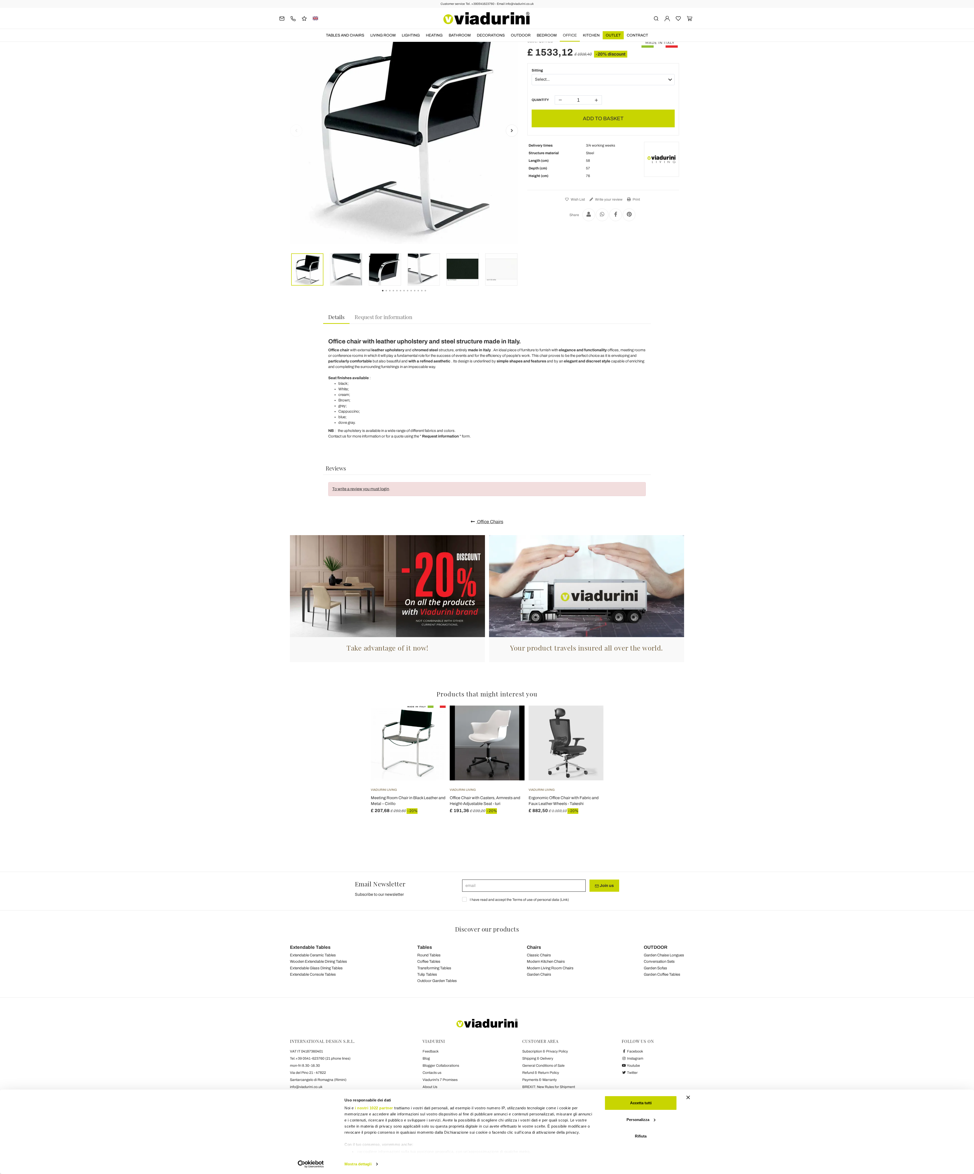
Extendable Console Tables (313, 974)
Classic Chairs (539, 955)
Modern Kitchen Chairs (546, 961)
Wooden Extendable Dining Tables (318, 961)
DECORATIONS (491, 35)
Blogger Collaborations (441, 1065)
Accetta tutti (641, 1103)
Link (564, 900)
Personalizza (638, 1119)
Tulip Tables (427, 974)
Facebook (634, 1051)
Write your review (608, 199)
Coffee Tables (428, 961)
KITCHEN (591, 35)
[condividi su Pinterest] (629, 214)
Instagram (634, 1058)
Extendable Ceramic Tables (313, 955)
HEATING (434, 35)
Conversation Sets (659, 961)
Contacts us (432, 1073)
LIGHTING (411, 35)
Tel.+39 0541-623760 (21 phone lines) (320, 1058)
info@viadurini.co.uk (306, 1087)
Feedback (431, 1051)
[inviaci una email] (282, 18)
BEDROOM (547, 35)
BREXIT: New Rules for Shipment (548, 1087)
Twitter (632, 1073)
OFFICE (570, 35)
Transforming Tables (434, 968)
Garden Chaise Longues (664, 955)
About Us (430, 1087)
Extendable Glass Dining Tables (316, 968)
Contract (637, 35)
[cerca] (656, 18)
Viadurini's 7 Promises (440, 1080)
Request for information (383, 316)
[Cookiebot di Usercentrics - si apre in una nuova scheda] (311, 1164)
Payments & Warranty (539, 1080)
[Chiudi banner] (688, 1097)
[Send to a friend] (588, 214)
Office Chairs (489, 521)
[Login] (667, 18)
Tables (424, 947)
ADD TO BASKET (603, 118)
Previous (296, 131)
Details (336, 316)
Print (636, 199)
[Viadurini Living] (661, 159)
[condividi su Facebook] (615, 214)
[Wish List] (433, 731)
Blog (426, 1058)
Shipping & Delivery (537, 1058)
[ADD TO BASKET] (433, 718)
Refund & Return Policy (540, 1073)
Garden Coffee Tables (662, 974)
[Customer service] (293, 18)
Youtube (633, 1065)
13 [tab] (430, 294)
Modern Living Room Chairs (550, 968)
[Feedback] (304, 18)
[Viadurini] (486, 18)
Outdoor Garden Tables (437, 981)
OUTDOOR (521, 35)
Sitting (537, 70)
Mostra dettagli (358, 1164)
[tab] (336, 317)
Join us (606, 885)
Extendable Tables (310, 947)
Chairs (534, 947)
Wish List (577, 199)
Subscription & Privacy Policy (545, 1051)
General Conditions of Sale (543, 1065)
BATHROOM (460, 35)
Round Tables (429, 955)
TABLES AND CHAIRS (345, 35)
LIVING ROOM (383, 35)
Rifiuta (641, 1136)
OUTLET (613, 35)
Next (512, 131)
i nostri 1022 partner (374, 1108)
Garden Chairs (539, 974)
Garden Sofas (655, 968)
